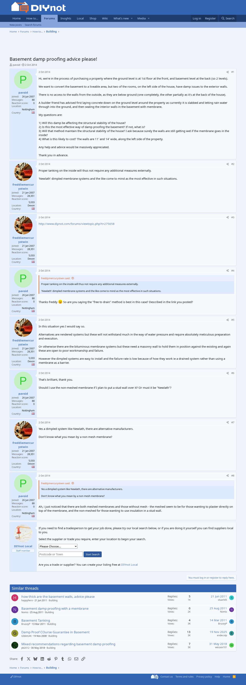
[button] (132, 18)
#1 (232, 72)
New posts (16, 25)
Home (16, 18)
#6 (232, 373)
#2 (232, 164)
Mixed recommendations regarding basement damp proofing (68, 644)
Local (80, 18)
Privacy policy (204, 676)
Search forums (33, 25)
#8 (232, 475)
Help (217, 676)
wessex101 (221, 647)
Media (141, 18)
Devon (31, 205)
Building (53, 600)
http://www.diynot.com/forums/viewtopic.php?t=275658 (77, 224)
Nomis (24, 612)
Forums (49, 18)
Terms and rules (184, 676)
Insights (66, 18)
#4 (232, 270)
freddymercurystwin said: (55, 278)
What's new (121, 18)
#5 (232, 319)
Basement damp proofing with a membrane (55, 608)
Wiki (105, 18)
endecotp (222, 635)
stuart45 (222, 599)
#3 (232, 217)
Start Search (93, 554)
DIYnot (17, 676)
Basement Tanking (35, 620)
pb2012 (25, 647)
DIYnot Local (129, 564)
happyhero (27, 600)
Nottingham (28, 109)
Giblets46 (26, 636)
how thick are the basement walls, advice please (58, 596)
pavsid (16, 64)
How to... (32, 18)
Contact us (166, 676)
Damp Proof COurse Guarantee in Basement (55, 632)
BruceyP (25, 624)
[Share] (227, 72)
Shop (93, 18)
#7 (232, 422)
